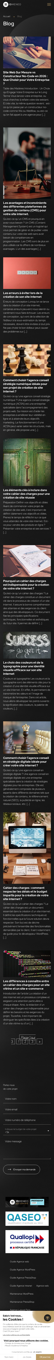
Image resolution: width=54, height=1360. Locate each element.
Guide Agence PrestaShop (23, 1277)
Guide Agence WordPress (22, 1269)
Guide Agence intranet (21, 1285)
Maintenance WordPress (21, 1293)
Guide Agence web (19, 1261)
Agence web (42, 1285)
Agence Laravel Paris (20, 1309)
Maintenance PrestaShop (22, 1301)
